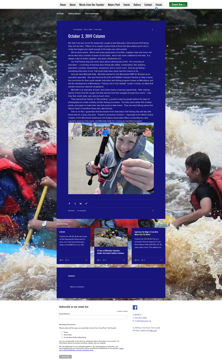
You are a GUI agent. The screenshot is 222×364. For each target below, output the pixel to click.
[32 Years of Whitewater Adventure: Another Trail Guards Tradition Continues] (111, 237)
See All (162, 223)
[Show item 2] (89, 129)
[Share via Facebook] (69, 203)
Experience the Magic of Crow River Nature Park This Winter (146, 233)
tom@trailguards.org (143, 321)
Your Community (92, 14)
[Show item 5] (131, 129)
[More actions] (152, 29)
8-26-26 (62, 232)
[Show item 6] (144, 129)
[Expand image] (111, 165)
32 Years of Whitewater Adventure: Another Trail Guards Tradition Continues (110, 251)
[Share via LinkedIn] (81, 203)
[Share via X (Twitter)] (75, 203)
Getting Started (74, 14)
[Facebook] (135, 307)
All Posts (60, 14)
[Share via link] (86, 203)
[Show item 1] (75, 129)
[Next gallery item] (151, 165)
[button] (162, 14)
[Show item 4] (117, 129)
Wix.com (153, 331)
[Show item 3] (103, 129)
